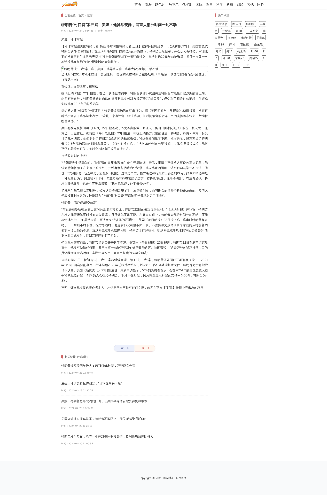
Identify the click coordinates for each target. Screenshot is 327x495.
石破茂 (244, 44)
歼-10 (225, 65)
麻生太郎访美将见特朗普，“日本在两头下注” (91, 383)
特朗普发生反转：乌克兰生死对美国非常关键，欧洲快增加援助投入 (107, 436)
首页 (138, 4)
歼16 (218, 51)
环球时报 (246, 37)
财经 (240, 4)
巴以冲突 (252, 31)
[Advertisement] (134, 316)
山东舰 (258, 44)
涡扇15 (253, 58)
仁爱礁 (226, 31)
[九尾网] (69, 4)
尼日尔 (260, 37)
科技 (230, 4)
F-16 (246, 65)
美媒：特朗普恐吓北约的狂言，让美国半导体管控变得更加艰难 (104, 401)
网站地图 (168, 477)
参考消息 (221, 24)
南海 (148, 4)
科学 (219, 4)
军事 (209, 4)
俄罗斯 (187, 4)
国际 (199, 4)
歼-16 (254, 51)
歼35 (221, 44)
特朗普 (250, 24)
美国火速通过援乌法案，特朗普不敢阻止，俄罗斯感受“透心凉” (103, 419)
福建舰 (232, 37)
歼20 (239, 31)
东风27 (239, 58)
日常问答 (181, 477)
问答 (260, 4)
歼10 (232, 44)
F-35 (236, 65)
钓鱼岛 (241, 51)
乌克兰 (174, 4)
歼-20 (226, 58)
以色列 (160, 4)
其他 (250, 4)
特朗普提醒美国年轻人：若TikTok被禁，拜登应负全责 (98, 365)
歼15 (229, 51)
